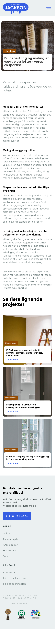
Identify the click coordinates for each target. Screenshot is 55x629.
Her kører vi (9, 550)
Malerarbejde (10, 539)
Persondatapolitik (15, 604)
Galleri (6, 533)
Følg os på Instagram (15, 584)
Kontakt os (9, 572)
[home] (22, 7)
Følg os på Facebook (14, 578)
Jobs (5, 556)
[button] (48, 7)
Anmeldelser (10, 545)
